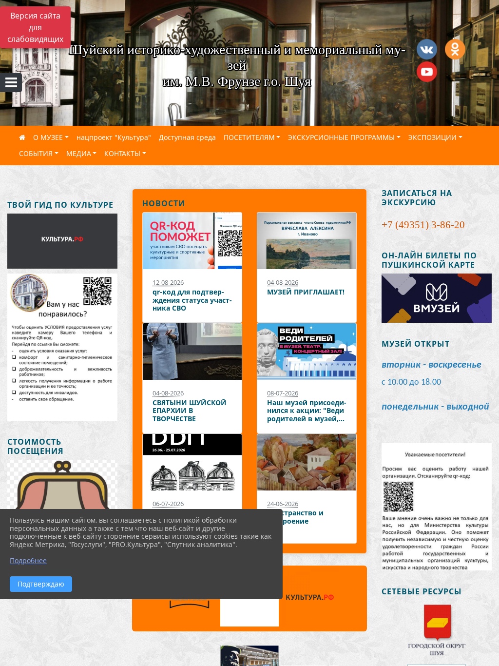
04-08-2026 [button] (282, 282)
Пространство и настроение (295, 517)
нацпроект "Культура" (114, 137)
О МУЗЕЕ (48, 137)
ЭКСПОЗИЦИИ (432, 137)
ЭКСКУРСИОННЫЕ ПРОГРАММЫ (341, 137)
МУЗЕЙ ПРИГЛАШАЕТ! (306, 291)
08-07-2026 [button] (282, 393)
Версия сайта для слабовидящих (35, 27)
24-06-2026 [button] (282, 503)
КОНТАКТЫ (122, 153)
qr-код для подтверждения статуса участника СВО (192, 300)
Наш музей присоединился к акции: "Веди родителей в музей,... (306, 410)
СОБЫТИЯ (36, 153)
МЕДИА (78, 153)
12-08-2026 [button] (168, 282)
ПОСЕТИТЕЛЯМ (249, 137)
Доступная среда (187, 137)
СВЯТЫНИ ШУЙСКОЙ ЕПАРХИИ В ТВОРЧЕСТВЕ (190, 410)
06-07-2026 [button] (168, 503)
